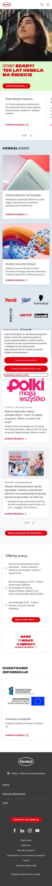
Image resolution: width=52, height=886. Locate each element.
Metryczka (26, 845)
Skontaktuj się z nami (24, 820)
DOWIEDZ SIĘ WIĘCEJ (15, 125)
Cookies (26, 860)
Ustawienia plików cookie (26, 865)
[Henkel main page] (7, 4)
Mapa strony (26, 840)
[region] (26, 354)
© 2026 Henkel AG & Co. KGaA (26, 874)
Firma (6, 785)
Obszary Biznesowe (14, 794)
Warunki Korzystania (26, 850)
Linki (5, 803)
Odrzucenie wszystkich (26, 360)
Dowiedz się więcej (15, 86)
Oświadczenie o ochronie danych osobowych (26, 855)
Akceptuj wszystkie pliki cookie (26, 368)
